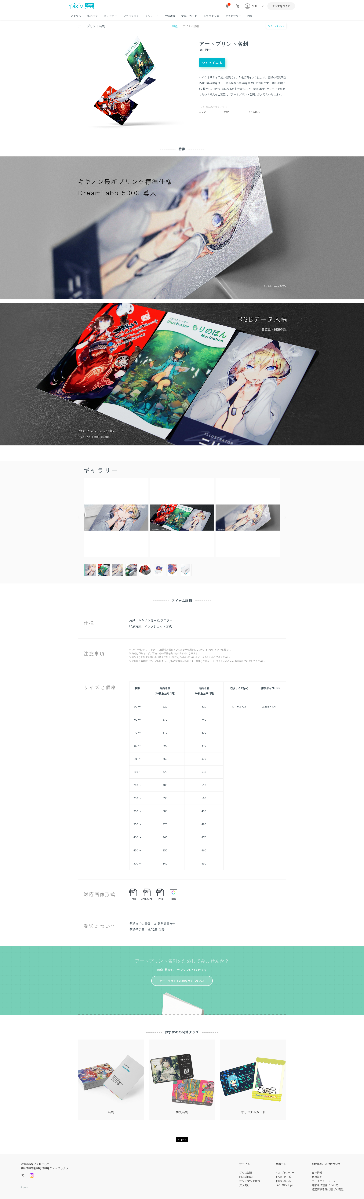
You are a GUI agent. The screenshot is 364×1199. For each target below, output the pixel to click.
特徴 (175, 26)
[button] (254, 6)
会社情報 (317, 1172)
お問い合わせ (284, 1181)
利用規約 (317, 1177)
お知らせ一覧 (284, 1177)
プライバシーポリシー (325, 1181)
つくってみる (276, 25)
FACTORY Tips (284, 1185)
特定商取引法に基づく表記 (328, 1189)
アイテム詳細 (191, 26)
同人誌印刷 (246, 1177)
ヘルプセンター (285, 1172)
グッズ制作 (246, 1172)
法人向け (244, 1185)
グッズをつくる (281, 6)
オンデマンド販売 (249, 1181)
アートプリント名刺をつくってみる (182, 981)
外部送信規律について (325, 1185)
